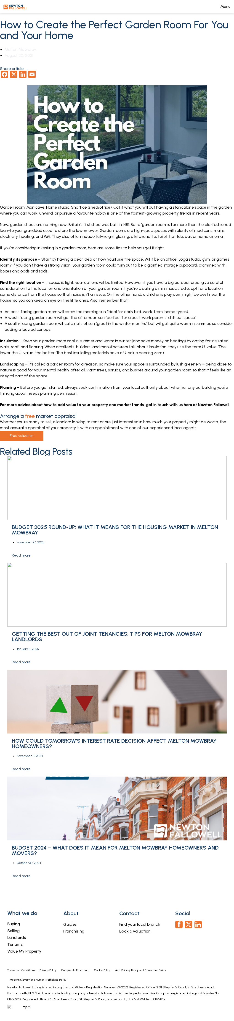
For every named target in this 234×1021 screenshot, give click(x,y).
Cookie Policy (102, 970)
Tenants (15, 944)
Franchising (73, 931)
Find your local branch (139, 924)
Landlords (16, 937)
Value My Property (24, 951)
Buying (13, 923)
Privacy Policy (48, 970)
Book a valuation (135, 931)
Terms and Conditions (21, 970)
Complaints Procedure (75, 970)
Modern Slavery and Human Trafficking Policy (38, 979)
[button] (117, 886)
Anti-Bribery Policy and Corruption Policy (141, 970)
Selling (13, 930)
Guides (70, 924)
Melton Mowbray (20, 49)
